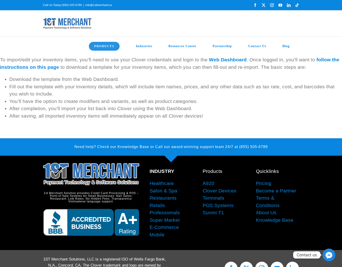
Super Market (165, 220)
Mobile (157, 234)
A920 (208, 183)
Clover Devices (219, 190)
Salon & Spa (163, 190)
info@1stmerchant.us (98, 5)
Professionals (165, 212)
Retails (157, 205)
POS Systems (218, 205)
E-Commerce (164, 227)
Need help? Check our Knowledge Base (111, 147)
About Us (266, 212)
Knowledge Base (274, 220)
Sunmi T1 (213, 212)
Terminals (213, 198)
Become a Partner (276, 190)
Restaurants (163, 198)
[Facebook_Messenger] (329, 255)
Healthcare (162, 183)
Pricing (263, 183)
